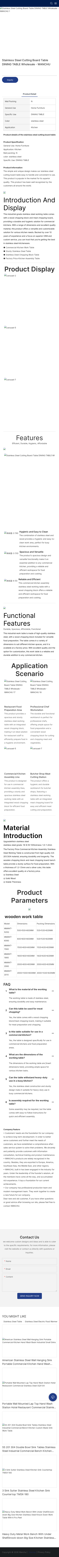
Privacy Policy (44, 1552)
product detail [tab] (29, 94)
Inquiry (10, 80)
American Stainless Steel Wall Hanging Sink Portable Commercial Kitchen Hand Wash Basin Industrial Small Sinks (27, 1362)
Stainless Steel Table (12, 1321)
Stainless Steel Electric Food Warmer (41, 1321)
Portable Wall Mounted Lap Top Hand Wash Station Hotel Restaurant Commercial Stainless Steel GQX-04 (29, 1405)
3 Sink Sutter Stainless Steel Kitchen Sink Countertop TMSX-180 (26, 1492)
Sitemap (32, 1552)
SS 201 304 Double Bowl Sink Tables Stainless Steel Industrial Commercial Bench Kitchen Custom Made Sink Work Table (28, 1449)
